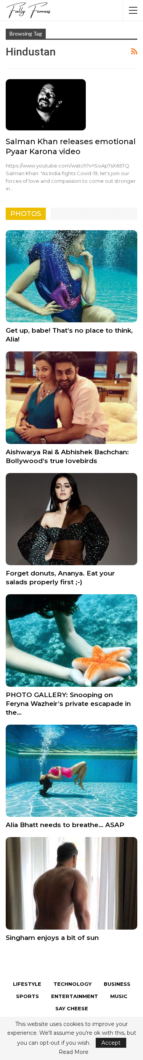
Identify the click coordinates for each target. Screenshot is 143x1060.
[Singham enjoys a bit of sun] (71, 883)
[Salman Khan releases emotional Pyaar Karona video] (46, 104)
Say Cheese (71, 1008)
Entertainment (74, 996)
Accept (111, 1042)
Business (117, 984)
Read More (73, 1052)
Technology (72, 984)
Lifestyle (27, 984)
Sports (27, 996)
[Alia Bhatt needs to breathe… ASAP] (71, 771)
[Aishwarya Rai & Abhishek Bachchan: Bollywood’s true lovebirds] (71, 397)
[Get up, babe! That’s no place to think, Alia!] (71, 276)
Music (118, 996)
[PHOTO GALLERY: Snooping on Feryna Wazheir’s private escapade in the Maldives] (71, 640)
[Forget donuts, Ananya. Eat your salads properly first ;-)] (71, 519)
